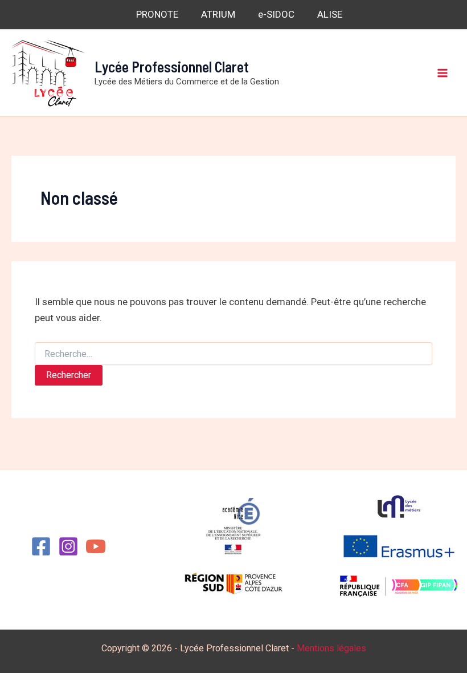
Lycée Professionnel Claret (172, 66)
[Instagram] (68, 546)
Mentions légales (331, 648)
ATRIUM (218, 14)
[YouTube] (95, 546)
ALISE (329, 14)
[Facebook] (41, 546)
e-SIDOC (276, 14)
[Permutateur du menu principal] (443, 73)
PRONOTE (157, 14)
